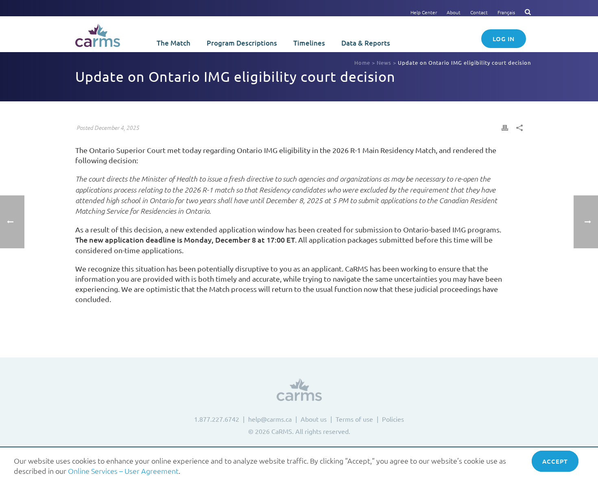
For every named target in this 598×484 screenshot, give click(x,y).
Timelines (309, 43)
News (384, 62)
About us (314, 419)
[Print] (505, 127)
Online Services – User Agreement (123, 470)
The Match (173, 43)
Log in (504, 39)
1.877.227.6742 (216, 419)
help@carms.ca (270, 419)
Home (362, 62)
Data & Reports (365, 43)
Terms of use (354, 419)
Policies (393, 419)
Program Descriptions (242, 43)
